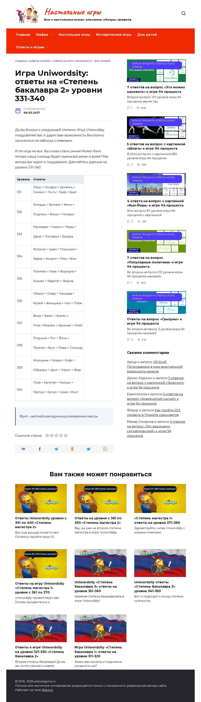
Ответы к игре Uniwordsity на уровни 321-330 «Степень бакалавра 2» (39, 651)
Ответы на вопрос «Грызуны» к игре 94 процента (154, 321)
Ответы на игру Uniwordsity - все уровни (81, 61)
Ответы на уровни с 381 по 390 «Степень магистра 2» (98, 520)
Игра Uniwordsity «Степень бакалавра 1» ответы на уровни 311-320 (98, 651)
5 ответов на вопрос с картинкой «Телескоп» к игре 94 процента (155, 382)
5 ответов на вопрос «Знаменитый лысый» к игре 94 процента (155, 398)
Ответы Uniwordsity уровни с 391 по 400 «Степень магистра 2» (41, 522)
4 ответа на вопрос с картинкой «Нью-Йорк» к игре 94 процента (155, 203)
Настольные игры (72, 11)
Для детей (147, 35)
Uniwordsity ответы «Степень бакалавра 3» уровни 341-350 (154, 586)
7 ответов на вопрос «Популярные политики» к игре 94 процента (155, 262)
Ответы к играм (30, 47)
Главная (23, 35)
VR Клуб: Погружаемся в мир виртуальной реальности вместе (155, 366)
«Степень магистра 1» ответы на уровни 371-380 (157, 520)
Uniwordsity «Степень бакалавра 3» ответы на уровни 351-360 (96, 586)
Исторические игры (114, 35)
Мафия (42, 35)
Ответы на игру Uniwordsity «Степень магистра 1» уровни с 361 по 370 (39, 588)
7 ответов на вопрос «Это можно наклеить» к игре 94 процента (156, 89)
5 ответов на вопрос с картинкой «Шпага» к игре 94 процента (156, 146)
